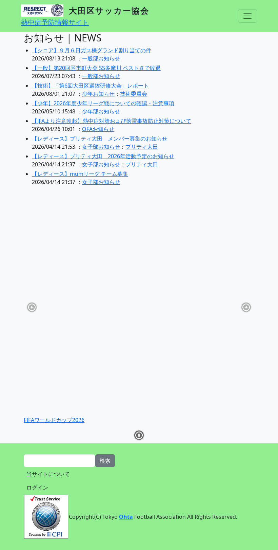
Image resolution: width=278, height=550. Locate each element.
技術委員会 (133, 93)
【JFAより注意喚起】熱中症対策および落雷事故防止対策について (111, 121)
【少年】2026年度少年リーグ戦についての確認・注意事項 (103, 103)
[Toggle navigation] (247, 16)
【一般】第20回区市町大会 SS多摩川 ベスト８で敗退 (96, 68)
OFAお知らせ (98, 129)
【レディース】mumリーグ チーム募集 (80, 174)
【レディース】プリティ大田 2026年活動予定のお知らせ (103, 156)
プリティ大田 (141, 146)
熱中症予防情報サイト (55, 22)
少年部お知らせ (101, 111)
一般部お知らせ (101, 58)
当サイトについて (48, 474)
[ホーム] (45, 10)
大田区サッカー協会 (109, 10)
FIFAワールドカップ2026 (54, 420)
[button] (139, 435)
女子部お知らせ (101, 146)
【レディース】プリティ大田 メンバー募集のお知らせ (99, 138)
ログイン (37, 487)
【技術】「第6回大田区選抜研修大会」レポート (90, 85)
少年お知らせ (98, 93)
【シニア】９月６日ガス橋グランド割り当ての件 (91, 50)
